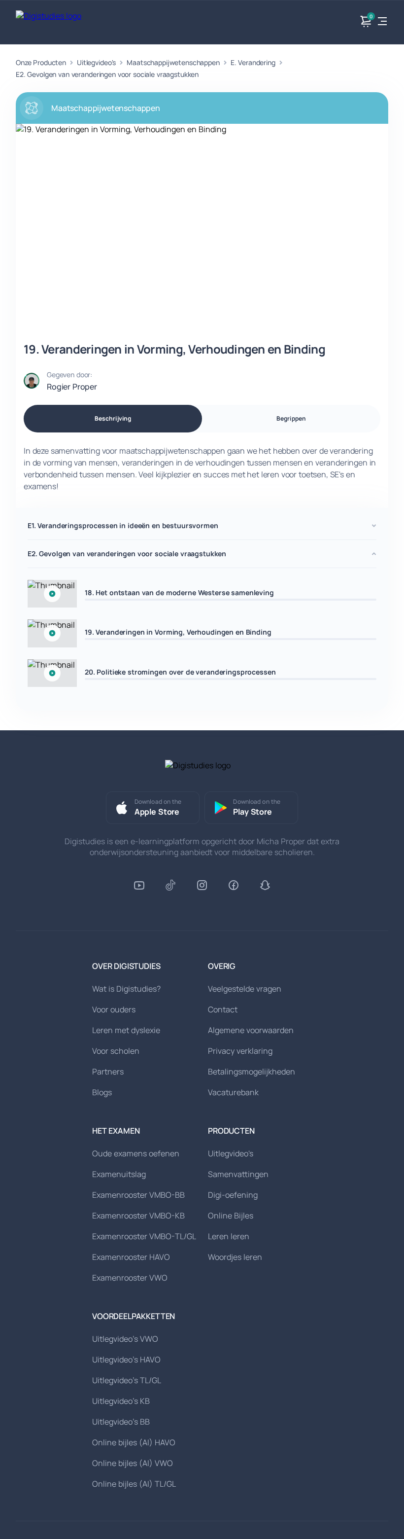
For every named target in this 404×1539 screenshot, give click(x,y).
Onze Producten (41, 62)
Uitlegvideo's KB (121, 1401)
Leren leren (228, 1236)
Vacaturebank (233, 1092)
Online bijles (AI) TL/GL (134, 1483)
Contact (222, 1009)
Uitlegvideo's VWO (125, 1338)
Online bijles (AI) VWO (132, 1463)
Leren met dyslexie (126, 1030)
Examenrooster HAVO (131, 1257)
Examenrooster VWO (130, 1277)
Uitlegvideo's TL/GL (126, 1380)
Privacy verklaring (240, 1050)
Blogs (102, 1092)
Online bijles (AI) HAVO (133, 1442)
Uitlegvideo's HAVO (126, 1359)
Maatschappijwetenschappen (173, 62)
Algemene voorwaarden (251, 1030)
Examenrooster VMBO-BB (138, 1194)
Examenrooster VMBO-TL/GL (144, 1236)
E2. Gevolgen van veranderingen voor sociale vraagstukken (107, 74)
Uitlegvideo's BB (121, 1421)
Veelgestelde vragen (244, 988)
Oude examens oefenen (135, 1153)
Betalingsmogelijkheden (251, 1071)
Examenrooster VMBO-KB (138, 1215)
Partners (108, 1071)
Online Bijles (230, 1215)
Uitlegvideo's (96, 62)
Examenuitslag (119, 1174)
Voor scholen (115, 1050)
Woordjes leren (235, 1257)
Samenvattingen (238, 1174)
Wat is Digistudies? (126, 988)
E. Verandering (253, 62)
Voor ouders (113, 1009)
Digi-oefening (233, 1194)
